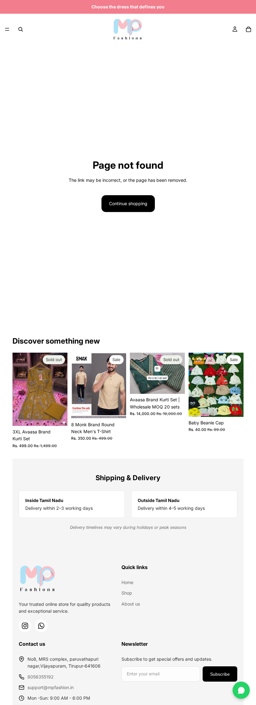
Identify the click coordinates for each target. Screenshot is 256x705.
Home (127, 582)
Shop (126, 593)
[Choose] (116, 409)
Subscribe (220, 674)
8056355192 (40, 676)
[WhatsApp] (41, 626)
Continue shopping (128, 203)
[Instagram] (25, 626)
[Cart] (248, 29)
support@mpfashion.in (50, 687)
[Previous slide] (19, 389)
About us (130, 603)
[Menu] (7, 29)
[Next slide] (60, 389)
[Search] (20, 29)
